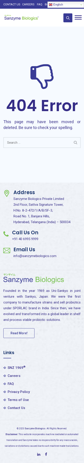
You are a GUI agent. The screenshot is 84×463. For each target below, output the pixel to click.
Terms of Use (18, 400)
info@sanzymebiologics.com (34, 256)
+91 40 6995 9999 (25, 239)
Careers (14, 376)
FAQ (39, 4)
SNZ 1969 (17, 367)
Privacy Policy (19, 392)
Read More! (19, 333)
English (57, 4)
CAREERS (28, 4)
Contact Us (16, 408)
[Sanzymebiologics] (21, 18)
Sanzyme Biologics (35, 428)
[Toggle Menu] (78, 17)
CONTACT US (11, 4)
